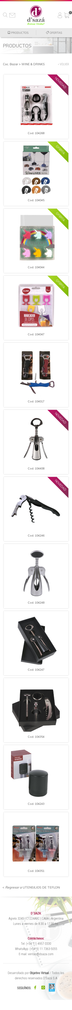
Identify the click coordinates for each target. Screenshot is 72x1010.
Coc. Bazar (10, 64)
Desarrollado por (28, 973)
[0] (66, 13)
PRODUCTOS (19, 33)
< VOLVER (63, 64)
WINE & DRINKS (33, 64)
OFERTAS (55, 33)
